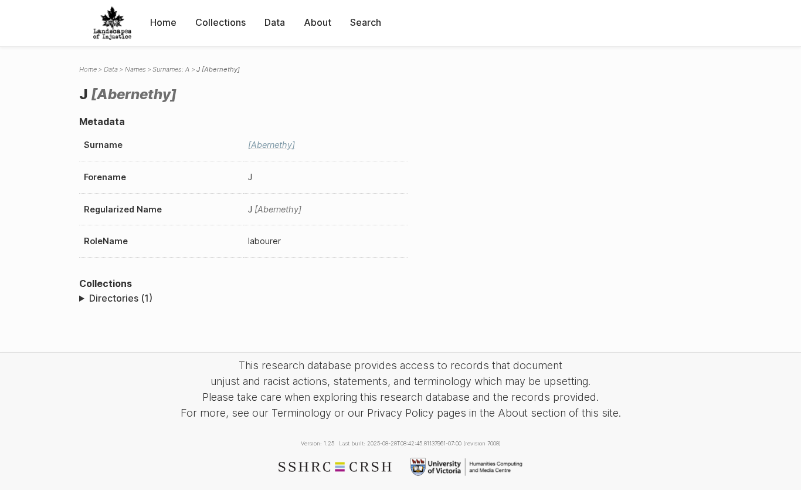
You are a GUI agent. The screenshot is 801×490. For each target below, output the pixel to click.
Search (365, 22)
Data (274, 22)
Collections (220, 22)
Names (135, 69)
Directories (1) (120, 298)
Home (163, 22)
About (317, 22)
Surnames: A (170, 69)
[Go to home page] (112, 23)
